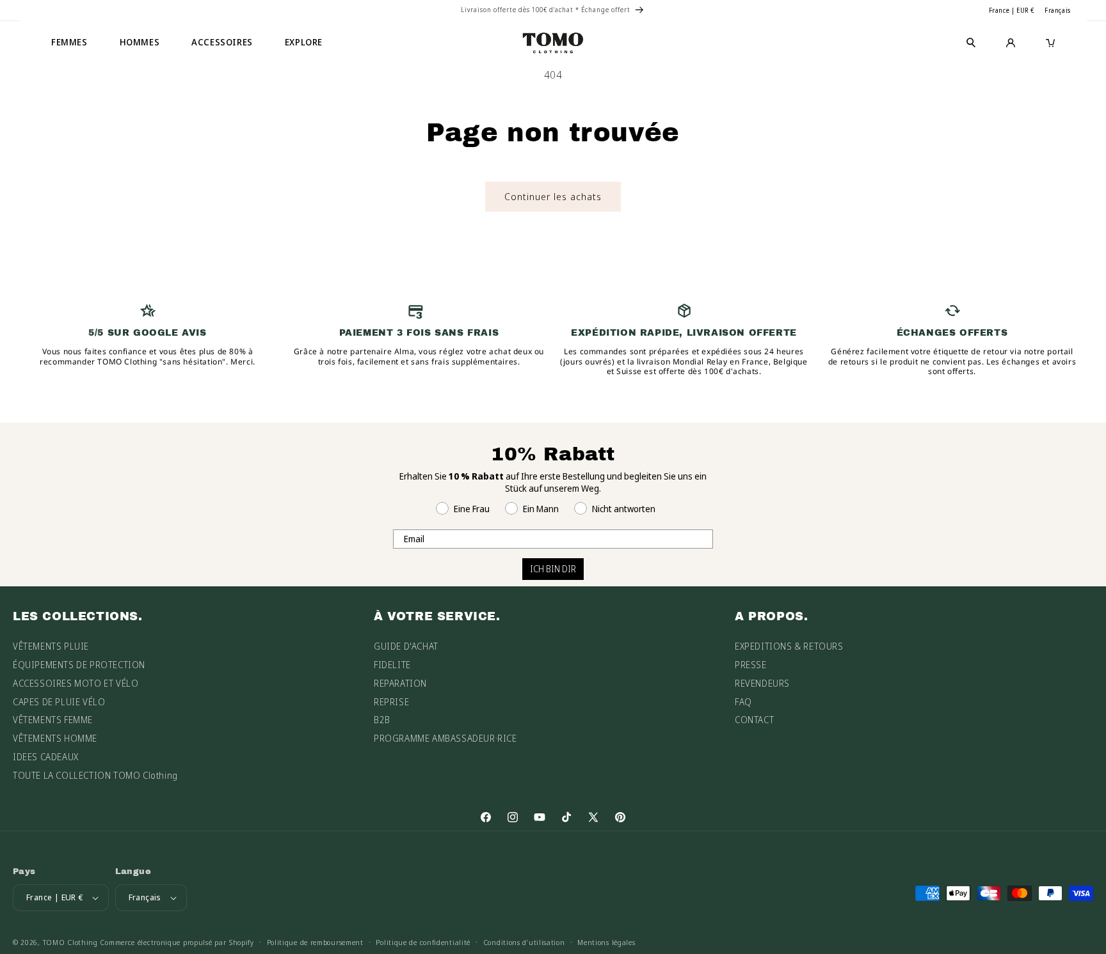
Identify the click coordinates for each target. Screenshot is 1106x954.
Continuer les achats (553, 196)
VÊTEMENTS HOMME (55, 738)
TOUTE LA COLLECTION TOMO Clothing (95, 775)
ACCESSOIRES (222, 42)
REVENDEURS (762, 683)
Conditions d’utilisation (524, 942)
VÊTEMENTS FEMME (53, 720)
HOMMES (140, 42)
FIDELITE (392, 665)
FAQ (743, 702)
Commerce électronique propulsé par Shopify (176, 942)
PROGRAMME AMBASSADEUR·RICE (445, 738)
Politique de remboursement (315, 942)
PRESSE (751, 665)
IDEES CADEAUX (46, 757)
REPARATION (400, 683)
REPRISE (391, 702)
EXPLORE (304, 42)
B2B (382, 720)
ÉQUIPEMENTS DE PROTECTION (79, 665)
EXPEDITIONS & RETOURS (789, 646)
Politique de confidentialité (423, 942)
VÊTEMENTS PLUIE (51, 646)
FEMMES (69, 42)
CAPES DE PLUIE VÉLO (59, 702)
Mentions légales (606, 942)
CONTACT (754, 720)
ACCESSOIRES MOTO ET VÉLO (75, 683)
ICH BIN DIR (553, 569)
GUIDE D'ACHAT (406, 646)
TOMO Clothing (70, 942)
